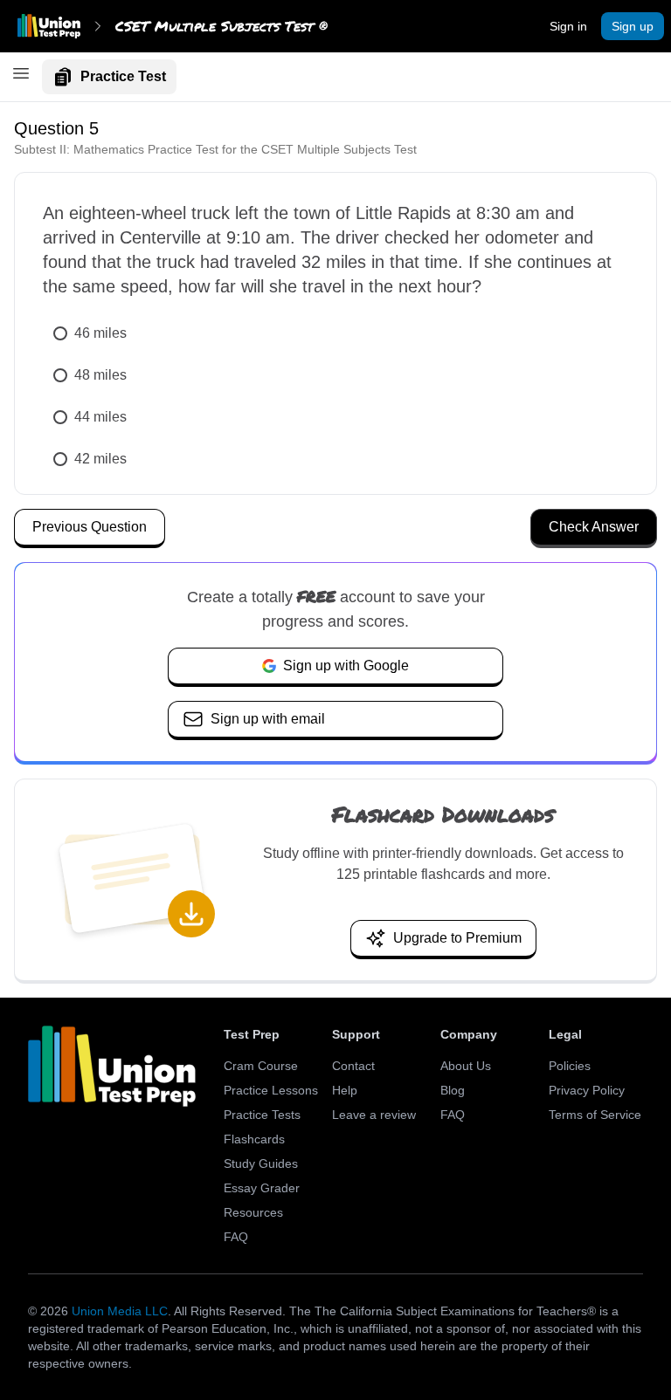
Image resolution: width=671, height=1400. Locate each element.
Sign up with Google (346, 665)
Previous (89, 526)
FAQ (236, 1237)
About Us (465, 1066)
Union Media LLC (120, 1311)
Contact (353, 1066)
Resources (253, 1212)
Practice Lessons (271, 1090)
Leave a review (374, 1115)
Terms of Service (595, 1115)
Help (344, 1090)
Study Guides (261, 1163)
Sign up (633, 26)
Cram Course (261, 1066)
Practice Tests (262, 1115)
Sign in (568, 26)
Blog (452, 1090)
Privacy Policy (587, 1090)
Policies (570, 1066)
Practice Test (123, 76)
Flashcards (254, 1139)
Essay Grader (262, 1188)
